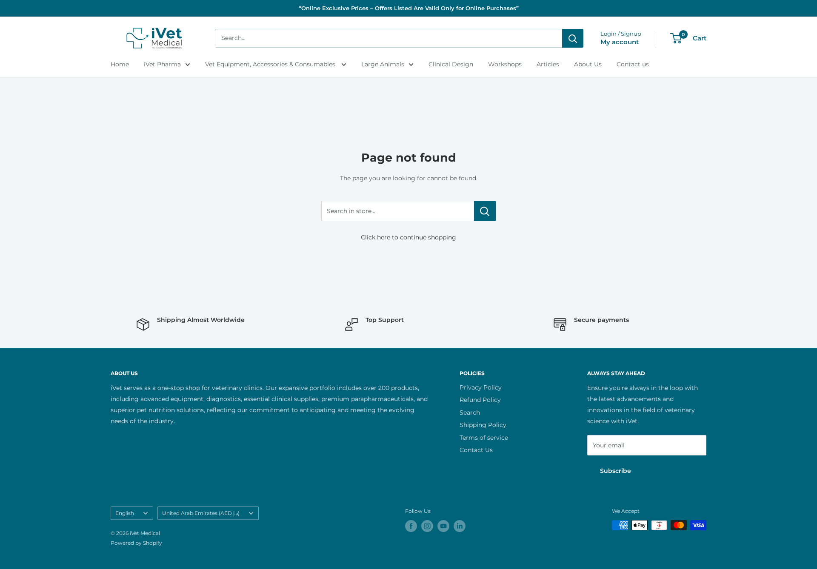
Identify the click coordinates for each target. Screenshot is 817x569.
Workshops (505, 64)
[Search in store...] (485, 211)
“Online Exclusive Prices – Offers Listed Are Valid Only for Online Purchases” (409, 8)
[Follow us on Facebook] (411, 526)
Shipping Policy (483, 425)
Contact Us (476, 450)
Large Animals (382, 64)
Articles (548, 64)
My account (619, 42)
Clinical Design (450, 64)
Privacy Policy (481, 387)
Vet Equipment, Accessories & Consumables (271, 64)
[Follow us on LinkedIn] (460, 526)
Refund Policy (480, 400)
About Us (588, 64)
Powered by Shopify (136, 543)
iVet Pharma (162, 64)
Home (120, 64)
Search (470, 412)
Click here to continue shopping (408, 237)
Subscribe (615, 471)
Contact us (633, 64)
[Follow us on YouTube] (443, 526)
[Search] (572, 38)
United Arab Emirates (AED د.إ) (201, 513)
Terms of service (484, 437)
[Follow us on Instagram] (427, 526)
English (124, 513)
